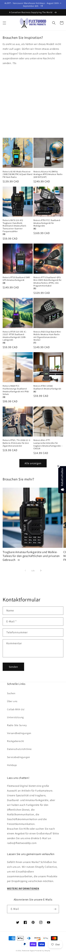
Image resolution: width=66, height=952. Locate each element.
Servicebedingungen (18, 757)
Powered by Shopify (42, 950)
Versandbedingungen (19, 733)
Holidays (12, 765)
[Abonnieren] (55, 909)
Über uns (12, 701)
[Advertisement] (33, 100)
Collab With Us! (16, 709)
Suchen (11, 693)
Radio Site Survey (17, 725)
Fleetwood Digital (28, 950)
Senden (13, 666)
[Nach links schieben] (25, 570)
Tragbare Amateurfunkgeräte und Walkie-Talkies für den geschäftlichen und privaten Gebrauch (31, 556)
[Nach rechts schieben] (41, 570)
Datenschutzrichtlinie (19, 749)
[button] (4, 23)
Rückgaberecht (15, 741)
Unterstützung (15, 717)
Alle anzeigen (33, 463)
